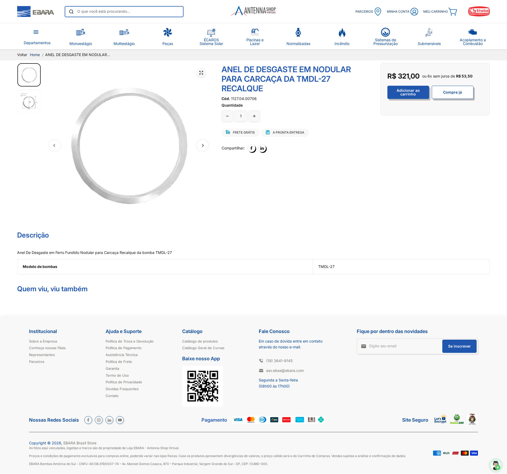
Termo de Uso (117, 375)
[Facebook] (251, 148)
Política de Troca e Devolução (130, 341)
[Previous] (54, 145)
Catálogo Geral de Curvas (203, 348)
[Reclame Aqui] (457, 422)
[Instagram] (99, 420)
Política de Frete (119, 361)
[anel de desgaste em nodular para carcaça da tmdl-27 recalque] (201, 73)
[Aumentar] (254, 116)
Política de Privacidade (124, 382)
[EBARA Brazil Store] (35, 12)
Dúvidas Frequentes (122, 389)
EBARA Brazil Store (79, 443)
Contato (112, 396)
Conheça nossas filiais (47, 348)
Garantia (112, 368)
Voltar (22, 54)
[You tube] (120, 420)
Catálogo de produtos (200, 341)
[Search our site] (71, 12)
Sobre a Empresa (43, 341)
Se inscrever (459, 346)
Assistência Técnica (122, 355)
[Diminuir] (227, 116)
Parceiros (36, 361)
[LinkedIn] (262, 148)
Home (35, 54)
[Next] (202, 145)
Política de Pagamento (124, 348)
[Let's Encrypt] (441, 424)
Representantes (42, 355)
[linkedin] (109, 420)
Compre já (452, 92)
